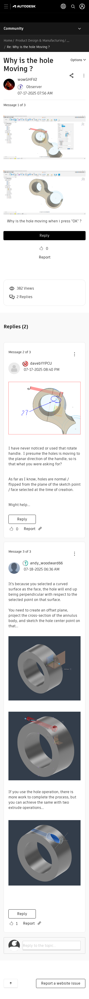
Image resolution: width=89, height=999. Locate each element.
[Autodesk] (25, 6)
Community (14, 28)
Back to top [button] (11, 983)
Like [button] (41, 248)
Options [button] (76, 60)
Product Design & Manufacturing (40, 40)
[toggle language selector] (63, 6)
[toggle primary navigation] (8, 6)
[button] (83, 75)
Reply (44, 235)
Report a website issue (60, 983)
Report (44, 257)
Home (8, 40)
